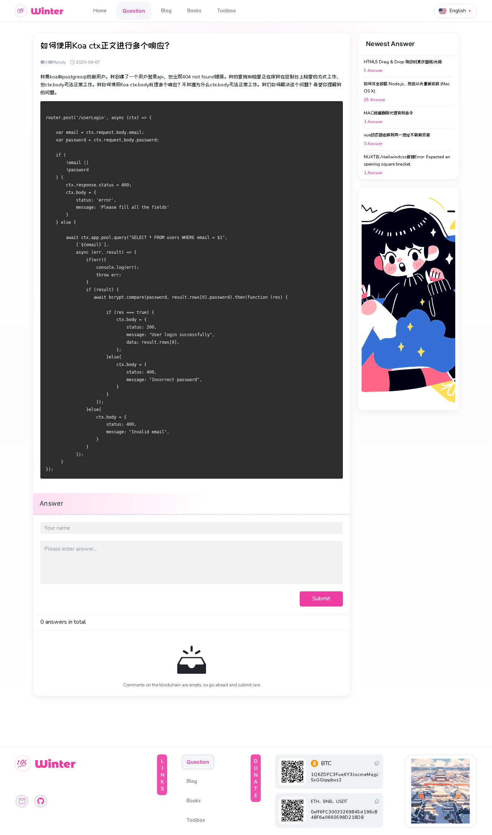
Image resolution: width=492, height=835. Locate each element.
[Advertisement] (408, 299)
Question (133, 11)
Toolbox (226, 10)
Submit (321, 598)
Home (100, 10)
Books (194, 10)
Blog (166, 10)
